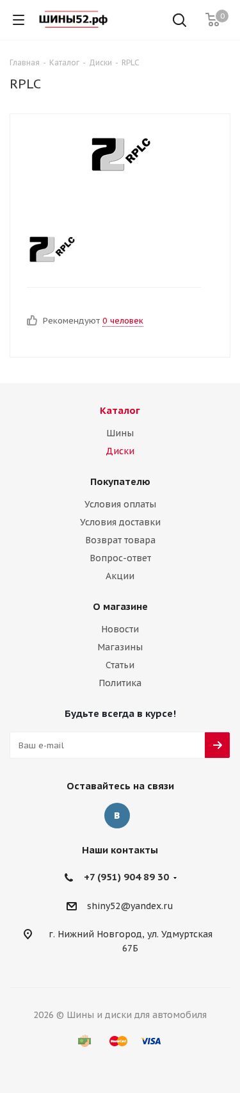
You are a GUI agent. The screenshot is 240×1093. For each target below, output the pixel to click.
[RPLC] (120, 152)
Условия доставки (120, 522)
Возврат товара (120, 540)
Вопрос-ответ (120, 558)
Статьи (120, 665)
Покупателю (120, 481)
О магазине (120, 606)
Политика (120, 683)
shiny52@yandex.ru (130, 906)
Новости (120, 629)
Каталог (120, 410)
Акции (120, 576)
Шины (120, 433)
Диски (120, 451)
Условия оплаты (120, 504)
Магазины (120, 647)
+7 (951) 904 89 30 (126, 877)
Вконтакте (117, 815)
